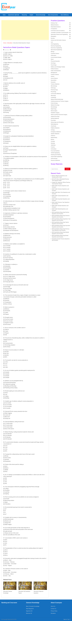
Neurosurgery (54, 110)
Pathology (53, 87)
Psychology (53, 65)
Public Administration (56, 70)
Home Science (54, 78)
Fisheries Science (55, 53)
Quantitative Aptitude (13, 15)
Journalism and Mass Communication (60, 32)
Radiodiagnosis (54, 124)
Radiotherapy (54, 137)
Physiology (53, 91)
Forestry (53, 147)
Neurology (53, 95)
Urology (53, 129)
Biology (52, 51)
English (31, 15)
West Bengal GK (30, 608)
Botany (52, 139)
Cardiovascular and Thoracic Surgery (59, 101)
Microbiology (54, 86)
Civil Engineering (55, 44)
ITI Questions (54, 28)
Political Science (54, 68)
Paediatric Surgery (55, 112)
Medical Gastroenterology (57, 99)
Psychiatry (53, 120)
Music (52, 59)
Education (53, 82)
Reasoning (24, 15)
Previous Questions (55, 160)
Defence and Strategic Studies (58, 67)
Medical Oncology (55, 105)
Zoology (53, 141)
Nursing (52, 38)
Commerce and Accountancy (58, 30)
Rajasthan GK (29, 611)
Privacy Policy (54, 611)
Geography (53, 36)
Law (52, 42)
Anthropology (54, 158)
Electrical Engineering (56, 46)
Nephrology (53, 108)
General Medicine (55, 118)
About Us (53, 606)
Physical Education (55, 61)
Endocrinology (54, 103)
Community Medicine (56, 93)
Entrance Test (54, 23)
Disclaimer (53, 613)
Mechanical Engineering (56, 49)
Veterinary (53, 145)
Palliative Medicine (55, 128)
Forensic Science (55, 74)
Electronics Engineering (56, 47)
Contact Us (53, 608)
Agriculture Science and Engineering (59, 34)
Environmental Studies (56, 57)
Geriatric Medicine (55, 133)
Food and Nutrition (55, 150)
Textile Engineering (55, 152)
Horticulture (53, 149)
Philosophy (53, 55)
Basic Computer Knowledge (32, 606)
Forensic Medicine (55, 84)
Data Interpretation (53, 15)
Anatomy (53, 135)
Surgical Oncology (55, 116)
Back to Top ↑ (67, 619)
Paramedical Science (56, 26)
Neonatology (54, 107)
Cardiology (53, 97)
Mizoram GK (29, 613)
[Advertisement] (25, 30)
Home (4, 15)
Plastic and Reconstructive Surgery (59, 114)
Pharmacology (54, 89)
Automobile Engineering (56, 156)
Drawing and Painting (56, 154)
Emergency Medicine (56, 131)
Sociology (53, 63)
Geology (53, 143)
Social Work (53, 80)
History (52, 76)
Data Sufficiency (65, 15)
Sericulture (9, 43)
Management (54, 72)
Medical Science (54, 25)
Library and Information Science (58, 40)
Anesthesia (53, 126)
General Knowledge (40, 15)
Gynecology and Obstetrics (57, 122)
